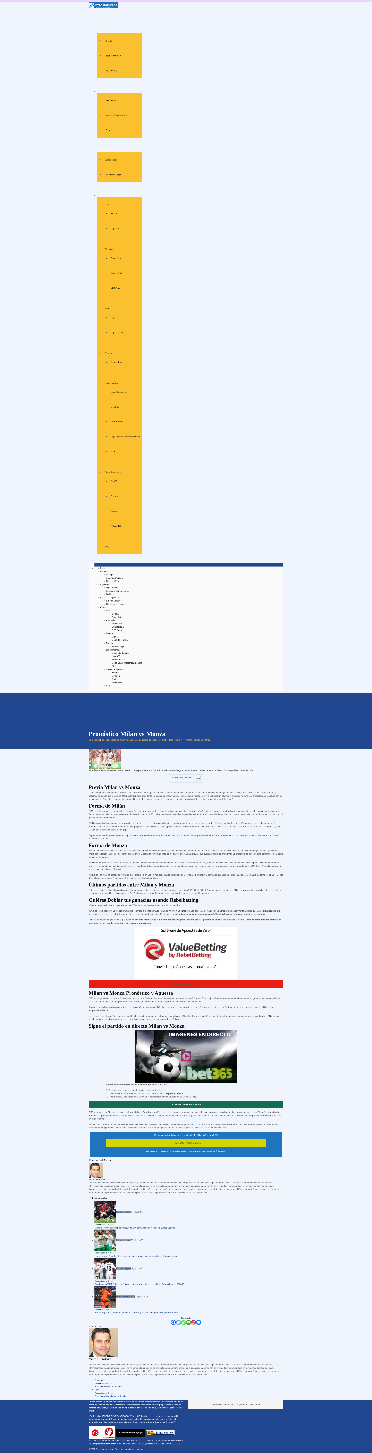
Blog (107, 546)
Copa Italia (115, 228)
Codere (114, 511)
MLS (113, 451)
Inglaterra (103, 91)
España (102, 32)
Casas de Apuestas (113, 472)
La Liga (108, 41)
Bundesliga (116, 258)
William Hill (116, 526)
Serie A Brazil (117, 422)
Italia (107, 204)
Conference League (113, 175)
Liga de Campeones (108, 151)
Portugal (108, 353)
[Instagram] (193, 1322)
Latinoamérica (111, 383)
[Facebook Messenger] (198, 1322)
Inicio (101, 17)
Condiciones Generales (222, 1404)
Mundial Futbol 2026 (125, 1296)
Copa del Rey (111, 70)
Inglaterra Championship (116, 115)
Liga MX (115, 407)
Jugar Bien (242, 1404)
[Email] (188, 1322)
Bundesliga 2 (116, 273)
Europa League (112, 160)
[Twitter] (178, 1322)
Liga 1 (113, 317)
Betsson (114, 496)
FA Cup (108, 130)
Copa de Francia (118, 332)
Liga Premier (110, 100)
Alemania (109, 249)
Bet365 (114, 481)
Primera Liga (116, 362)
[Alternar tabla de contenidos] (196, 778)
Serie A (114, 213)
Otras (101, 195)
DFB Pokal (115, 288)
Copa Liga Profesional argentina (125, 436)
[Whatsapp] (183, 1322)
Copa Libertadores (119, 392)
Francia (108, 308)
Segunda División (113, 56)
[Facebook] (173, 1322)
